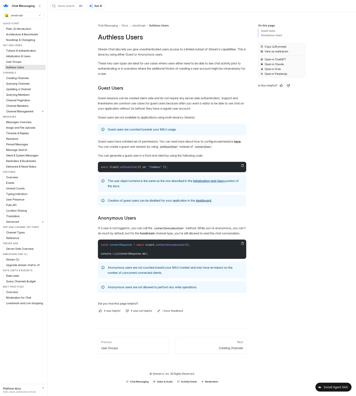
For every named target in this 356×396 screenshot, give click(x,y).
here (237, 141)
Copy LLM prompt (275, 46)
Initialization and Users (209, 181)
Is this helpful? (267, 85)
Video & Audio (165, 381)
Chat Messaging (108, 25)
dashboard (203, 200)
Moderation (211, 381)
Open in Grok (273, 69)
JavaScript (17, 15)
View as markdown (276, 51)
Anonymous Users (117, 218)
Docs (125, 25)
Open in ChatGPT (275, 59)
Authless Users (159, 25)
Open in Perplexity (276, 73)
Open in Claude (274, 64)
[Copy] (242, 165)
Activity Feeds (189, 381)
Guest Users (110, 88)
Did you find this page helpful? (118, 303)
